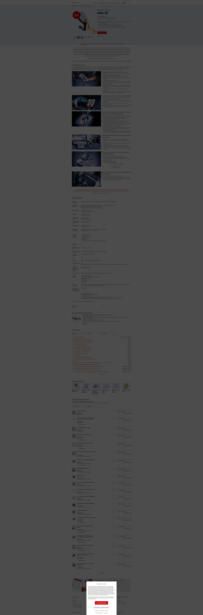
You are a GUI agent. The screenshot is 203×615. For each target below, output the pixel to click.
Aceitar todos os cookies (101, 603)
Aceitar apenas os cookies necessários (101, 607)
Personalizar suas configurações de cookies (101, 610)
